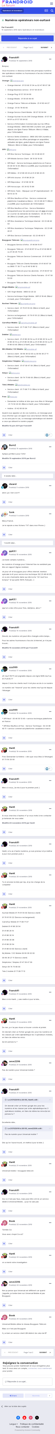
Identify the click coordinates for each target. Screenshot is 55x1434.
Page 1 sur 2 (29, 47)
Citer (10, 435)
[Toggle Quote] (6, 1100)
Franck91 (9, 27)
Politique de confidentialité (32, 1424)
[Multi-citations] (4, 435)
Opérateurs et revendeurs (33, 30)
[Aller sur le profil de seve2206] (4, 1063)
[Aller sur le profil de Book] (4, 1223)
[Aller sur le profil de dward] (4, 486)
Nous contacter (22, 1427)
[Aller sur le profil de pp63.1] (4, 553)
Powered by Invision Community (27, 1430)
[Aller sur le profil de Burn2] (4, 447)
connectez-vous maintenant (40, 1368)
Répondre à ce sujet (27, 38)
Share (14, 1396)
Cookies (35, 1427)
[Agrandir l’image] (17, 81)
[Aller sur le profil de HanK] (4, 750)
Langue (13, 1424)
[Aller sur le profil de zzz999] (4, 669)
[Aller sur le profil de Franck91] (4, 59)
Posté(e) (20, 61)
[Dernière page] (51, 48)
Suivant (44, 47)
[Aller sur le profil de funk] (4, 514)
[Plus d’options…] (50, 59)
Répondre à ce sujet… (17, 1381)
